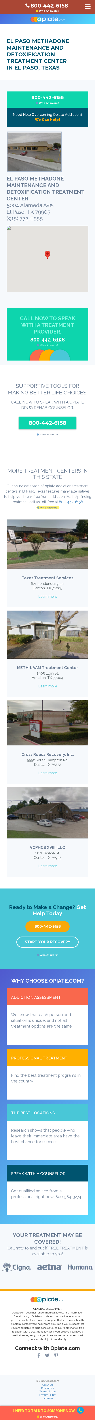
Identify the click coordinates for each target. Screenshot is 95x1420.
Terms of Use (47, 1391)
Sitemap (48, 1398)
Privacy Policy (47, 1394)
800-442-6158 (47, 100)
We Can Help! (47, 120)
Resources (47, 1388)
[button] (47, 255)
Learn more (47, 596)
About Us (47, 1384)
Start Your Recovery (47, 942)
